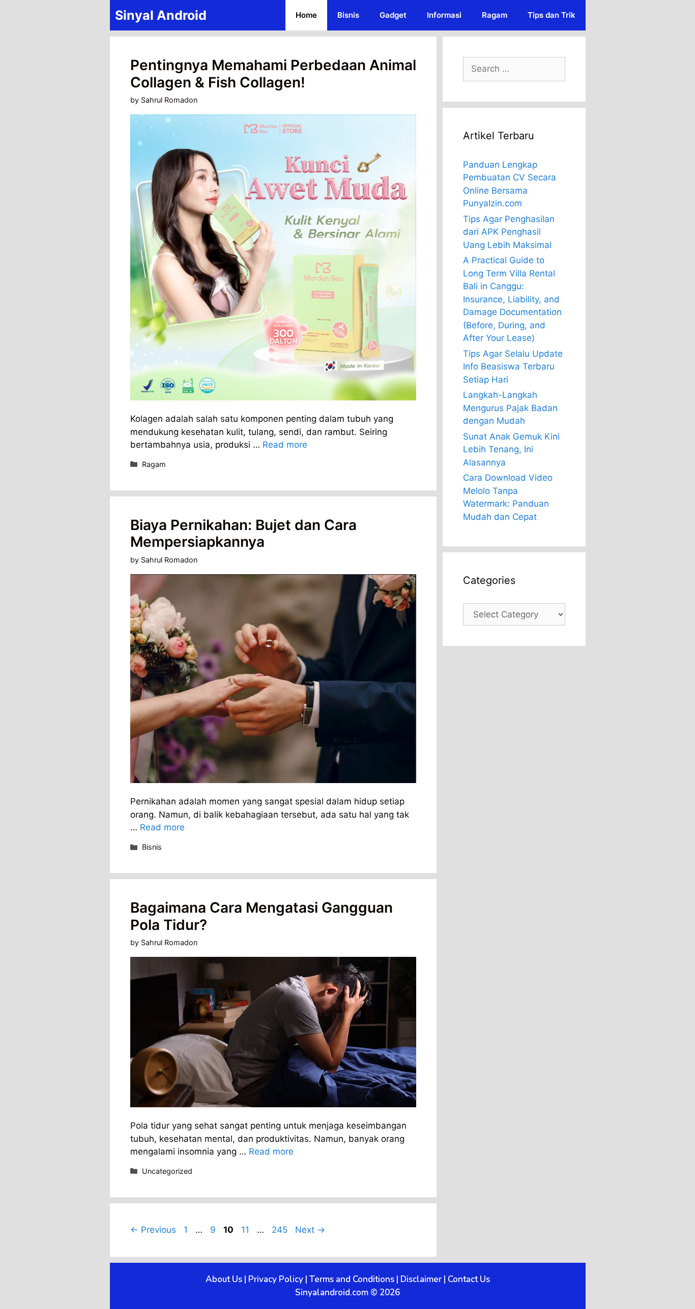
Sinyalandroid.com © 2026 (347, 1292)
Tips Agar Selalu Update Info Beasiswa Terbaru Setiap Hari (513, 367)
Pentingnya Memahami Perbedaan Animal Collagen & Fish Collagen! (273, 73)
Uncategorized (167, 1171)
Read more (285, 445)
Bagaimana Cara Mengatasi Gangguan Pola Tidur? (261, 916)
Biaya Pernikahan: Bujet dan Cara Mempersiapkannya (243, 533)
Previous (153, 1230)
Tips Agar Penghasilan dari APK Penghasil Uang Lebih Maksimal (509, 232)
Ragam (494, 15)
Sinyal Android (161, 15)
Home (306, 15)
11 (246, 1230)
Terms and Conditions (351, 1279)
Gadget (393, 15)
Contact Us (469, 1279)
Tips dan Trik (551, 15)
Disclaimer (421, 1279)
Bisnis (348, 15)
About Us (224, 1279)
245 (280, 1230)
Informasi (444, 15)
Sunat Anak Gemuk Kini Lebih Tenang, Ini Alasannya (511, 449)
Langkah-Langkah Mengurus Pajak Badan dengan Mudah (510, 408)
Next (310, 1230)
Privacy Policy (275, 1279)
